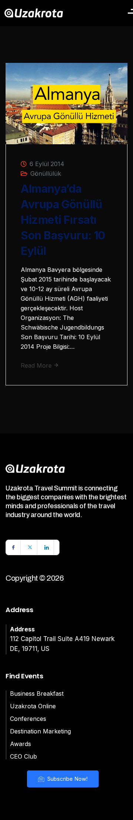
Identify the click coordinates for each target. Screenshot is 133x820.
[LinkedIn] (46, 547)
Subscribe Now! (67, 778)
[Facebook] (13, 547)
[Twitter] (30, 547)
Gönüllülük (45, 173)
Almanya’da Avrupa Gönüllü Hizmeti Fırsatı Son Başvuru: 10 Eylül (63, 219)
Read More (37, 365)
